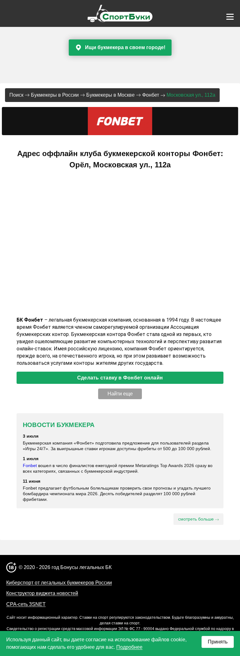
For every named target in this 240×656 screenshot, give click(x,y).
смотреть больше (196, 518)
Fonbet (30, 465)
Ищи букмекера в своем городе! (125, 47)
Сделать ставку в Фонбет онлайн (120, 377)
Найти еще (120, 393)
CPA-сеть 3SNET (26, 604)
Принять (218, 641)
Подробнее (129, 647)
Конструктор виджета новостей (42, 593)
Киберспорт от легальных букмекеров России (59, 582)
